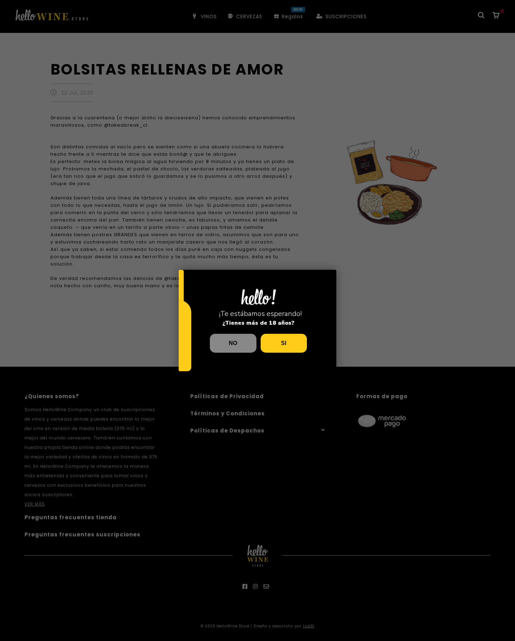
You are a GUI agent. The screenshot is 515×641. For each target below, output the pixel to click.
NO (233, 343)
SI (283, 343)
